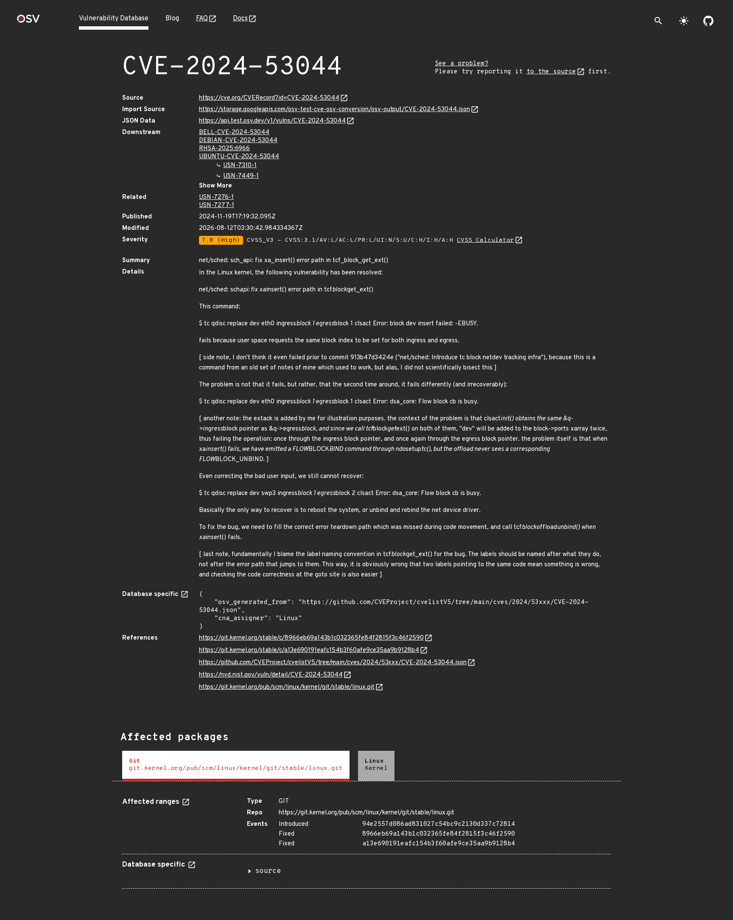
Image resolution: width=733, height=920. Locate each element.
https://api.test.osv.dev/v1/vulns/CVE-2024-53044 (272, 121)
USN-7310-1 (240, 166)
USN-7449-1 (241, 176)
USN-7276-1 (216, 197)
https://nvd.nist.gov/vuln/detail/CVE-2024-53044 (271, 675)
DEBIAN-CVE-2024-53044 (238, 141)
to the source (551, 72)
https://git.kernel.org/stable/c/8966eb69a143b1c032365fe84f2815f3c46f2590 (311, 638)
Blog (172, 18)
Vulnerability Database (113, 18)
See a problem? (461, 64)
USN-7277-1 (216, 205)
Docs (240, 18)
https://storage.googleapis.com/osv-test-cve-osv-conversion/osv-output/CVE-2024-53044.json (334, 110)
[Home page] (28, 21)
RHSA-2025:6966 (224, 149)
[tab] (236, 766)
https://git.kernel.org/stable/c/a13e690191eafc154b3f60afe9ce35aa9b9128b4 (309, 650)
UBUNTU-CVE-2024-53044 (239, 157)
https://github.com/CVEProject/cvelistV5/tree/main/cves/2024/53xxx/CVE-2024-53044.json (333, 663)
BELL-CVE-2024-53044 (234, 133)
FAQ (202, 18)
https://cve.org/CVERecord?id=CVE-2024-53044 (269, 98)
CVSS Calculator (485, 240)
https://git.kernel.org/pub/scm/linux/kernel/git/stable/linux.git (287, 687)
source (268, 871)
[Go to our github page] (708, 21)
